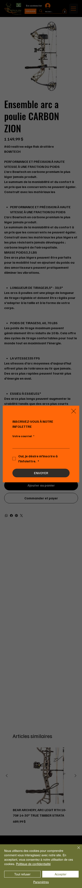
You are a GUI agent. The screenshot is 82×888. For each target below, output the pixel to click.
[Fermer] (76, 850)
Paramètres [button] (41, 882)
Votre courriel (23, 436)
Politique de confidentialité (33, 864)
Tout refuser (22, 874)
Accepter (60, 874)
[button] (73, 411)
